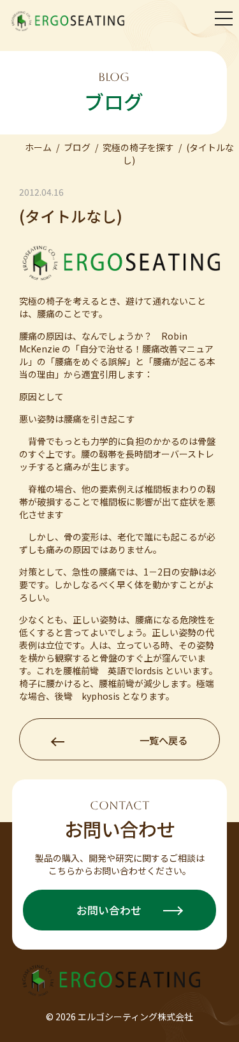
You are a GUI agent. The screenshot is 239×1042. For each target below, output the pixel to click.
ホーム (38, 147)
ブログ (77, 147)
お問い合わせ (110, 910)
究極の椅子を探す (138, 147)
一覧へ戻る (163, 740)
